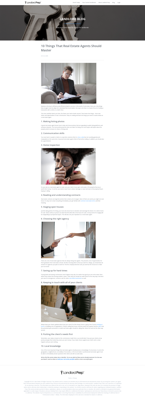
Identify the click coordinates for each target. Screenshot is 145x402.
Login (118, 2)
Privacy (75, 378)
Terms (70, 378)
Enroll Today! (76, 2)
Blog (113, 2)
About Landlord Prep (104, 2)
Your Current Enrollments (89, 2)
